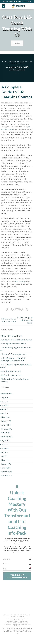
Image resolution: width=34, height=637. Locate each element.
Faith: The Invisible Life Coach (11, 371)
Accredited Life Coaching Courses (17, 621)
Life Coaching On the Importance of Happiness (16, 340)
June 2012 (4, 448)
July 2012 (4, 444)
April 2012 (4, 456)
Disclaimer (26, 615)
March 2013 (5, 417)
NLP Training (8, 624)
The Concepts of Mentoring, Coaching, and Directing (15, 380)
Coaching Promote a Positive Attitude (13, 344)
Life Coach (20, 62)
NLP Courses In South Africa (21, 624)
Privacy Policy (8, 615)
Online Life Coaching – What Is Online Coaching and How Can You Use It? (13, 359)
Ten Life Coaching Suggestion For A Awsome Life (16, 349)
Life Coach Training (11, 622)
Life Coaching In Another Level (11, 375)
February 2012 (6, 464)
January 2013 (5, 425)
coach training (20, 281)
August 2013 (5, 398)
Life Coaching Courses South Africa (17, 618)
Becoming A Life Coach (17, 619)
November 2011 (6, 476)
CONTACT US (17, 43)
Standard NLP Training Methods (11, 336)
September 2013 (6, 394)
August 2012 (5, 441)
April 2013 (4, 413)
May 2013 (4, 409)
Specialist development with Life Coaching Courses (25, 320)
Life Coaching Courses (17, 616)
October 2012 (5, 433)
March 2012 (5, 460)
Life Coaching (20, 63)
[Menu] (3, 6)
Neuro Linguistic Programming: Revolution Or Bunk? (16, 366)
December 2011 (6, 472)
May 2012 (4, 452)
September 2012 (6, 437)
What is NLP (17, 625)
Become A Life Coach (9, 62)
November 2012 (6, 429)
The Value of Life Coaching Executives (13, 354)
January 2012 (5, 468)
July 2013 (4, 402)
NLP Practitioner (23, 622)
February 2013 (6, 421)
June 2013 (4, 405)
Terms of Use (18, 615)
